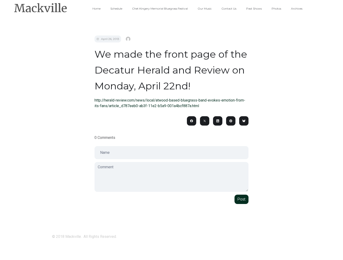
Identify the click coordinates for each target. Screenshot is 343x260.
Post (241, 199)
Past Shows (254, 8)
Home (96, 8)
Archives (296, 8)
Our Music (205, 8)
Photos (276, 8)
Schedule (116, 8)
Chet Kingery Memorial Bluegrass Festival (160, 8)
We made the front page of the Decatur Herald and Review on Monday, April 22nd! (170, 70)
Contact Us (228, 8)
